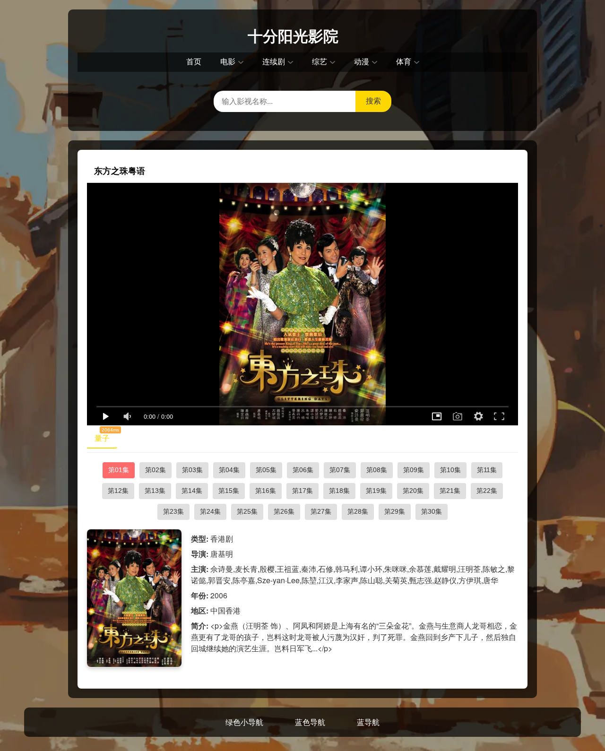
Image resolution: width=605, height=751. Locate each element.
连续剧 (273, 62)
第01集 (118, 470)
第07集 (339, 470)
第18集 (339, 490)
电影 (227, 62)
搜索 (373, 101)
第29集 (394, 511)
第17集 (302, 490)
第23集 (173, 511)
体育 (403, 62)
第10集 (450, 470)
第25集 (247, 511)
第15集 (228, 490)
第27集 (321, 511)
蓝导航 (368, 721)
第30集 (431, 511)
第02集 (155, 470)
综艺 (319, 62)
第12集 (118, 490)
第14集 (192, 490)
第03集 (192, 470)
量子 (106, 436)
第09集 (413, 470)
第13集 (155, 490)
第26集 (284, 511)
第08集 (376, 470)
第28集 (357, 511)
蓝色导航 (310, 721)
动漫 (361, 62)
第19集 (376, 490)
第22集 (486, 490)
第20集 (413, 490)
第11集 (487, 470)
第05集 (266, 470)
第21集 (450, 490)
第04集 (229, 470)
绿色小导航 (244, 721)
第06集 (303, 470)
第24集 (210, 511)
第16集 (265, 490)
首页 (193, 62)
